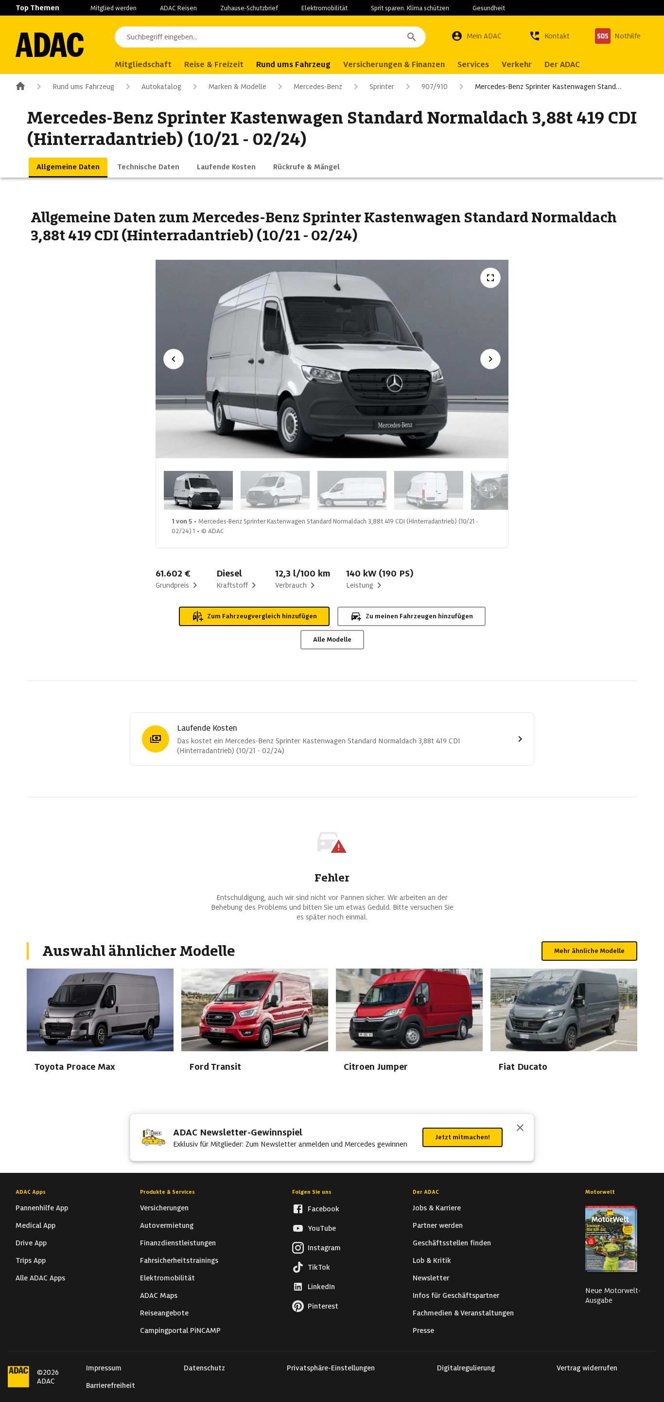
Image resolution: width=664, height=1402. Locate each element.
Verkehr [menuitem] (517, 64)
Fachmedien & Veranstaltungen (463, 1313)
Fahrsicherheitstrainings (179, 1260)
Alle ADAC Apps (40, 1278)
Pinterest (323, 1306)
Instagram (324, 1247)
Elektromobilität (324, 8)
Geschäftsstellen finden (452, 1243)
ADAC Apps (31, 1191)
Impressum (104, 1368)
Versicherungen (164, 1208)
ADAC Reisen (178, 8)
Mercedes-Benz (318, 86)
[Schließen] (520, 1128)
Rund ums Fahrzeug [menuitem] (293, 64)
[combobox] (270, 37)
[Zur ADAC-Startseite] (50, 45)
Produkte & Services (167, 1191)
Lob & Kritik (432, 1260)
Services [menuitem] (473, 64)
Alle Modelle (332, 639)
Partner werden (438, 1225)
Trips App (31, 1260)
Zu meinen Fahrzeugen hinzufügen (419, 616)
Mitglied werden (113, 8)
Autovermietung (166, 1225)
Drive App (31, 1243)
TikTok (319, 1267)
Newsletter (431, 1278)
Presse (423, 1330)
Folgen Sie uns (312, 1191)
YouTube (322, 1228)
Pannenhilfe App (42, 1208)
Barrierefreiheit (110, 1385)
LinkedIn (321, 1286)
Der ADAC (426, 1191)
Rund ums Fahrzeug (83, 86)
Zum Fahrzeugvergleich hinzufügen (262, 616)
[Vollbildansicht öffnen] (490, 278)
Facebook (323, 1208)
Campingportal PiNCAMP (180, 1330)
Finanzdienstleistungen (178, 1243)
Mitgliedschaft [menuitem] (143, 64)
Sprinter (381, 86)
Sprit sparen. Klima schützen (410, 8)
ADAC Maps (158, 1295)
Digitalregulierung (466, 1368)
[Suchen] (411, 37)
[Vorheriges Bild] (173, 359)
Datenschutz (204, 1368)
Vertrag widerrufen (587, 1368)
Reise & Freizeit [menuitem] (214, 64)
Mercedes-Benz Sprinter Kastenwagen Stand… (548, 86)
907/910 (434, 86)
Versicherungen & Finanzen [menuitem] (394, 64)
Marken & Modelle (237, 86)
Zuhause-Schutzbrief (249, 8)
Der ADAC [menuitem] (562, 64)
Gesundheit (488, 8)
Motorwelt (600, 1191)
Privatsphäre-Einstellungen (331, 1368)
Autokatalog (161, 86)
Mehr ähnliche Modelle (589, 951)
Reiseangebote (164, 1313)
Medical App (35, 1225)
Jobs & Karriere (437, 1208)
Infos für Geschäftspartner (456, 1295)
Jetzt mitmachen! (462, 1137)
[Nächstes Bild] (490, 359)
